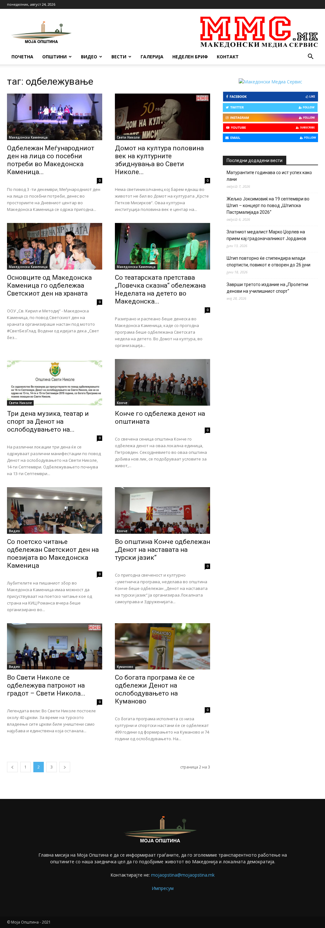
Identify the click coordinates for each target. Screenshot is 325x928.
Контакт (228, 57)
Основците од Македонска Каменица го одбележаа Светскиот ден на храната (49, 285)
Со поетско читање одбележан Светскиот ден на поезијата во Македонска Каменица (53, 553)
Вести (118, 57)
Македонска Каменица (28, 137)
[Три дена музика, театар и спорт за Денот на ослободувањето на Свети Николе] (54, 382)
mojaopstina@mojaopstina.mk (183, 875)
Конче (122, 403)
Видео (89, 57)
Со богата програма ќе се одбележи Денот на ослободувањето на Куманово (155, 689)
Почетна (22, 57)
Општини (54, 57)
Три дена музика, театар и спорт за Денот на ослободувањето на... (48, 421)
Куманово (125, 666)
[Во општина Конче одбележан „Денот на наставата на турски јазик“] (162, 510)
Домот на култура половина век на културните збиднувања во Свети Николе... (159, 160)
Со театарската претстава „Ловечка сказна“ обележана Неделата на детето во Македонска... (160, 289)
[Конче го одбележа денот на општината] (162, 382)
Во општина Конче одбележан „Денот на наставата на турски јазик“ (162, 549)
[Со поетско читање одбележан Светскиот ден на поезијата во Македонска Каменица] (54, 510)
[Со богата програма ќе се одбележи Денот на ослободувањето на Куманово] (162, 646)
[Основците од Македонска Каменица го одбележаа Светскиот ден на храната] (54, 246)
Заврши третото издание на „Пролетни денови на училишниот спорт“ (267, 288)
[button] (310, 57)
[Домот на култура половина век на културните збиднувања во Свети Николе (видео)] (162, 117)
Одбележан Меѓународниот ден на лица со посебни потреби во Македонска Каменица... (50, 160)
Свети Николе (128, 137)
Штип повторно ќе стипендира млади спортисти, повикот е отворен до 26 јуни (268, 261)
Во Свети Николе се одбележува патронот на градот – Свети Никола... (46, 685)
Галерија (152, 57)
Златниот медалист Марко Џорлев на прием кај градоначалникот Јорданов (266, 235)
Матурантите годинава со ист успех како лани (269, 176)
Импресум (163, 888)
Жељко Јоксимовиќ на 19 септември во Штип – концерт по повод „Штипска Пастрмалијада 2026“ (268, 205)
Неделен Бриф (190, 57)
